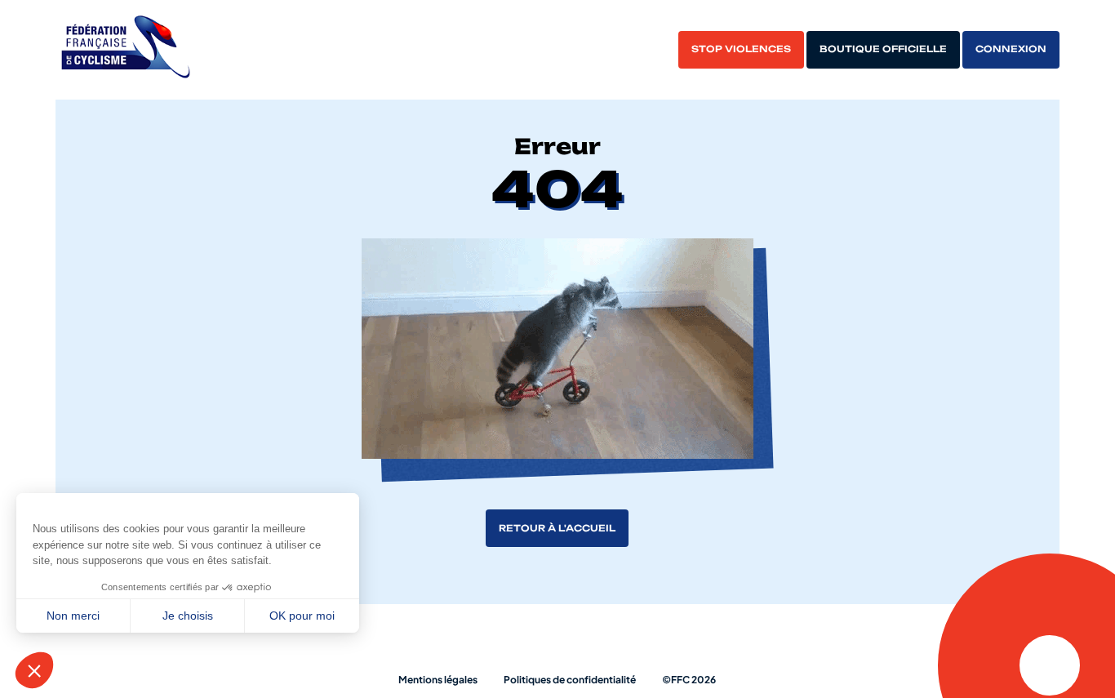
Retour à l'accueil (557, 528)
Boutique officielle (883, 49)
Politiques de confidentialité (570, 680)
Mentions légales (438, 680)
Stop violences (741, 49)
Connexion (1010, 49)
